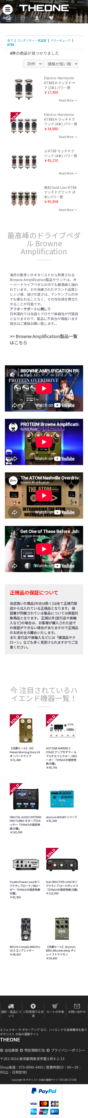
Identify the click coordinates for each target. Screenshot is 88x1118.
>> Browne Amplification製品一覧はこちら (43, 339)
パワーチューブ (60, 40)
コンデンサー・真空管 (31, 40)
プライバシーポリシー (68, 1050)
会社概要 (11, 1050)
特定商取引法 (34, 1050)
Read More (66, 100)
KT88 (10, 44)
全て (10, 40)
